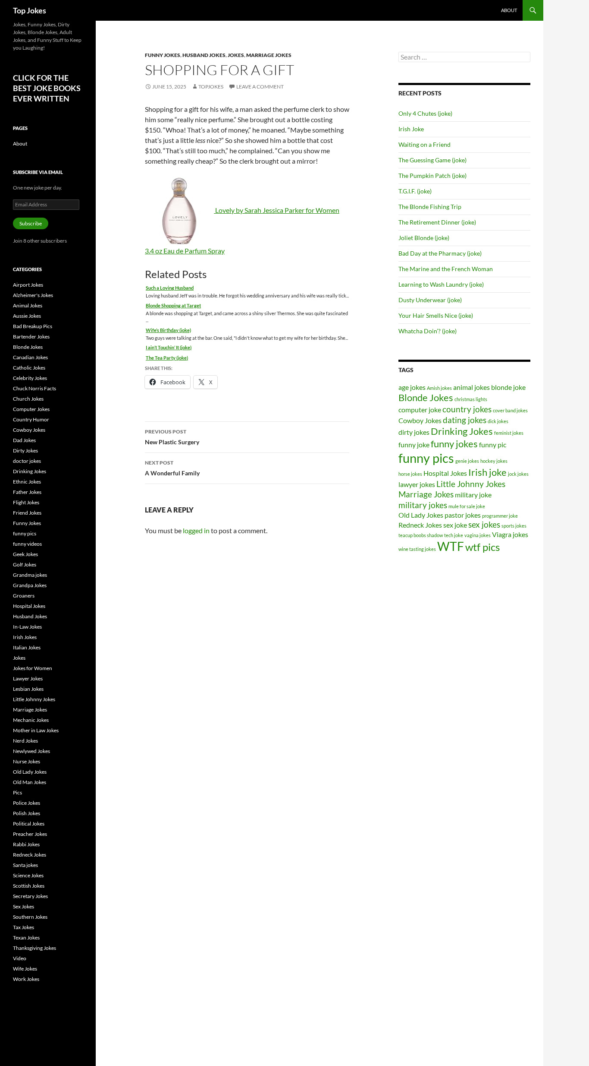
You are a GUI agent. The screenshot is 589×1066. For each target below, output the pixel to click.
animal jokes (471, 387)
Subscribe (30, 223)
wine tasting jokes (417, 549)
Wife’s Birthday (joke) (168, 330)
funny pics (426, 457)
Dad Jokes (24, 440)
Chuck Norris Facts (34, 388)
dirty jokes (413, 432)
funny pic (492, 444)
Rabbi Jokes (26, 844)
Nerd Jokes (25, 740)
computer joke (419, 409)
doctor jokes (27, 461)
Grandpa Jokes (30, 585)
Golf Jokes (24, 564)
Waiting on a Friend (424, 144)
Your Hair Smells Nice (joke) (435, 315)
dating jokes (464, 420)
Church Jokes (28, 398)
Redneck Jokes (420, 525)
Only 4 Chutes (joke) (425, 113)
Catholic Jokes (29, 367)
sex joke (455, 525)
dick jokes (498, 421)
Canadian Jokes (30, 357)
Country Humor (31, 419)
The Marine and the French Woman (445, 268)
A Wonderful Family (172, 468)
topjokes (210, 86)
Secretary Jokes (30, 896)
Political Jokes (28, 823)
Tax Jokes (23, 927)
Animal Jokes (27, 305)
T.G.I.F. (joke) (415, 191)
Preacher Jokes (30, 834)
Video (19, 958)
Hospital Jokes (445, 473)
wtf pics (482, 547)
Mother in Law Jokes (36, 730)
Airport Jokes (28, 285)
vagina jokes (477, 535)
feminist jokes (508, 433)
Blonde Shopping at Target (173, 305)
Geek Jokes (25, 554)
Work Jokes (26, 979)
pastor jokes (463, 515)
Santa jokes (25, 865)
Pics (17, 792)
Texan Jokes (26, 937)
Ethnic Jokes (27, 481)
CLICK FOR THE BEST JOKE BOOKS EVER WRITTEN (47, 88)
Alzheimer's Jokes (33, 295)
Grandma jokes (30, 575)
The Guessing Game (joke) (432, 160)
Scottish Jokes (28, 886)
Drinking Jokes (462, 431)
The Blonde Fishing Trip (429, 206)
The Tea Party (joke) (167, 358)
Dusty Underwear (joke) (430, 300)
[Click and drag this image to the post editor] (180, 210)
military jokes (422, 505)
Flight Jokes (26, 502)
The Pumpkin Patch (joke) (432, 175)
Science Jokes (28, 875)
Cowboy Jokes (420, 420)
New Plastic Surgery (172, 437)
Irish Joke (411, 129)
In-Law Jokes (27, 626)
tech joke (453, 535)
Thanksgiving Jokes (34, 948)
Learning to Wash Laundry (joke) (441, 284)
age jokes (412, 387)
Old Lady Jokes (420, 515)
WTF (450, 546)
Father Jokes (27, 492)
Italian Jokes (27, 647)
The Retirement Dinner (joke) (437, 222)
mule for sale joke (466, 506)
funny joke (413, 444)
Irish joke (487, 472)
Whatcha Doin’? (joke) (427, 331)
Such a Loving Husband (170, 288)
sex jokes (484, 524)
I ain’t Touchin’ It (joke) (168, 347)
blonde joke (508, 387)
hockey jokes (494, 461)
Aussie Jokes (27, 316)
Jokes (236, 55)
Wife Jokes (25, 968)
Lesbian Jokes (28, 689)
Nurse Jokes (26, 761)
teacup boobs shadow (420, 535)
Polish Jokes (26, 813)
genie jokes (467, 461)
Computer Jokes (31, 409)
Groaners (23, 595)
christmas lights (470, 399)
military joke (473, 494)
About (509, 10)
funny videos (27, 544)
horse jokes (410, 474)
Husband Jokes (204, 55)
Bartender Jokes (31, 336)
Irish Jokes (25, 637)
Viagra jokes (510, 534)
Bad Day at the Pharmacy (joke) (440, 253)
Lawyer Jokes (28, 678)
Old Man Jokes (29, 782)
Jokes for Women (32, 668)
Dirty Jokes (25, 450)
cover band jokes (510, 410)
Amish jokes (439, 388)
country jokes (467, 409)
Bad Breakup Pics (32, 326)
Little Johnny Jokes (470, 484)
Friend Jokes (27, 512)
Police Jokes (26, 803)
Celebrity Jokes (30, 378)
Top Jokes (29, 10)
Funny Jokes (162, 55)
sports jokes (513, 525)
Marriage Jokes (268, 55)
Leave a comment (260, 86)
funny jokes (454, 443)
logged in (196, 530)
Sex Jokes (23, 906)
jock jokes (518, 474)
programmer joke (500, 516)
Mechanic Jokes (31, 720)
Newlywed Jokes (31, 751)
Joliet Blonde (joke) (423, 237)
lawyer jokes (416, 484)
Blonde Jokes (425, 397)
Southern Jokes (30, 917)
